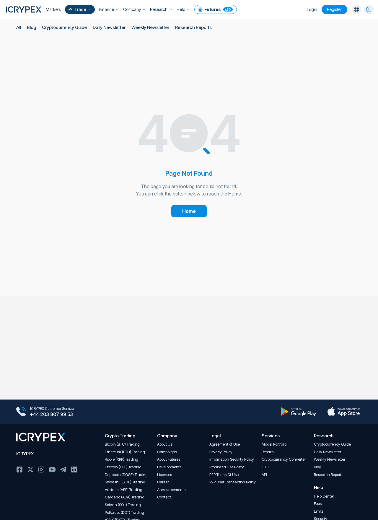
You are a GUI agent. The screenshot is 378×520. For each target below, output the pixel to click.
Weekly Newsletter (150, 27)
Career (163, 482)
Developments (169, 467)
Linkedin (74, 469)
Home (189, 211)
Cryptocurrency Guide (64, 27)
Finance (106, 9)
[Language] (356, 9)
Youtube (52, 469)
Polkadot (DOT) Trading (124, 512)
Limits (318, 511)
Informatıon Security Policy (231, 459)
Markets (53, 9)
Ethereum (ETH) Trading (125, 452)
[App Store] (343, 411)
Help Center (324, 496)
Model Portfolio (274, 444)
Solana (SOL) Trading (123, 505)
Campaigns (167, 452)
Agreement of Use (224, 444)
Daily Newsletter (109, 27)
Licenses (164, 474)
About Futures (168, 459)
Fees (318, 503)
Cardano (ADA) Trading (124, 497)
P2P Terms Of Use (224, 474)
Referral (268, 452)
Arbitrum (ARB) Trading (123, 490)
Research (158, 9)
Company (132, 9)
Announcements (171, 490)
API (264, 474)
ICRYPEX (25, 454)
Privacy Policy (220, 452)
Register (334, 9)
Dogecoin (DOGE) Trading (126, 474)
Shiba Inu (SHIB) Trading (125, 482)
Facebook (19, 469)
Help (181, 9)
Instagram (41, 469)
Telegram (63, 469)
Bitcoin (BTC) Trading (122, 444)
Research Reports (193, 27)
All (18, 27)
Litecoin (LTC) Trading (123, 467)
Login (312, 9)
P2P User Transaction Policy (232, 482)
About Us (164, 444)
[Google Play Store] (298, 411)
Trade (80, 9)
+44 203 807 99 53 (51, 414)
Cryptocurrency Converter (284, 459)
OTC (265, 467)
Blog (31, 27)
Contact (164, 497)
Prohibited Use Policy (226, 467)
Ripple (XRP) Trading (121, 459)
